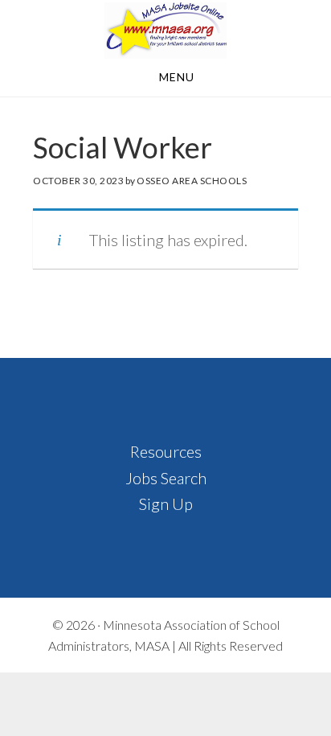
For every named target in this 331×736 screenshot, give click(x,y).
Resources (166, 451)
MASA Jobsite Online (165, 30)
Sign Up (166, 503)
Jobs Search (165, 477)
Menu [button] (176, 77)
